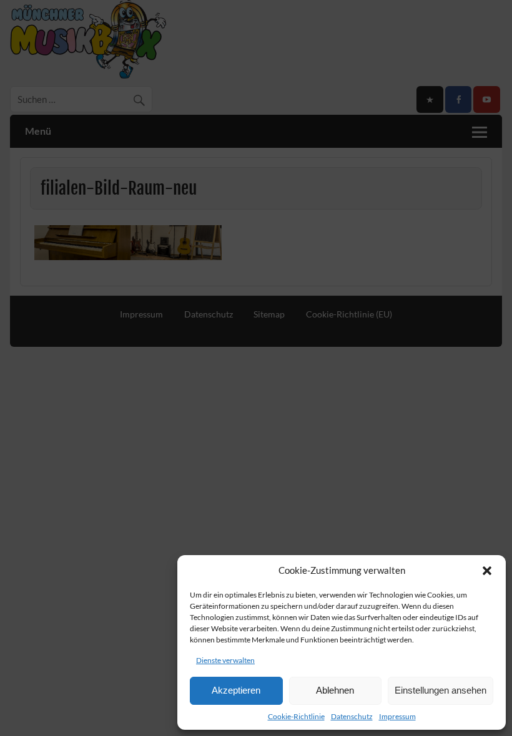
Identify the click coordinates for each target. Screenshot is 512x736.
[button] (487, 570)
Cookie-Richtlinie (296, 716)
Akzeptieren (236, 690)
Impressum (397, 716)
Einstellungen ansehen (440, 690)
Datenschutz (352, 716)
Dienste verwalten (225, 660)
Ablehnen (335, 690)
